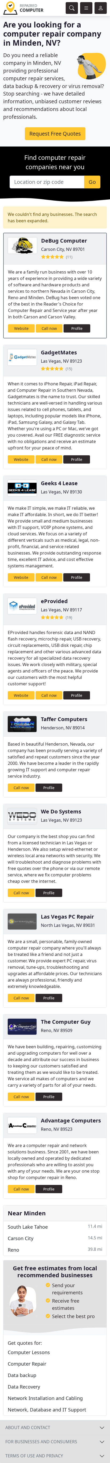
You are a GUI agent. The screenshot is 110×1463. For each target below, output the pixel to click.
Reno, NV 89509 (56, 1030)
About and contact (27, 1427)
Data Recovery (24, 1386)
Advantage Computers (71, 1120)
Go (92, 181)
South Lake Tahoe (55, 1226)
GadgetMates (59, 352)
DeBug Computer (64, 240)
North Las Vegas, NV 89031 (68, 925)
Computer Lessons (29, 1352)
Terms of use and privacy (34, 1456)
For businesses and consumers (41, 1442)
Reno (55, 1249)
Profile (76, 328)
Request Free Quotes (55, 133)
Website (21, 328)
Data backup (22, 1375)
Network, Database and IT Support (47, 1409)
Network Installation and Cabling (45, 1398)
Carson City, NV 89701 (63, 249)
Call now (49, 328)
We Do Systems (61, 811)
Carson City (55, 1238)
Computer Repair (27, 1364)
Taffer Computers (64, 719)
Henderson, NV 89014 (63, 728)
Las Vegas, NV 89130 (61, 492)
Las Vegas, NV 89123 (61, 361)
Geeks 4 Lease (59, 483)
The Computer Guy (66, 1021)
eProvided (54, 601)
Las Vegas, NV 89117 (61, 610)
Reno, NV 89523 (56, 1129)
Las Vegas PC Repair (67, 916)
